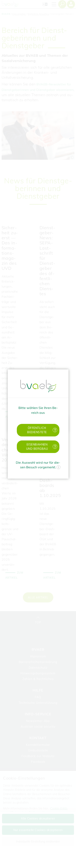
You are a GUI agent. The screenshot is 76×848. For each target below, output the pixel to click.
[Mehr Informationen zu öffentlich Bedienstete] (55, 430)
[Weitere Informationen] (59, 468)
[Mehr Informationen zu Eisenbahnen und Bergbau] (55, 446)
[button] (38, 430)
